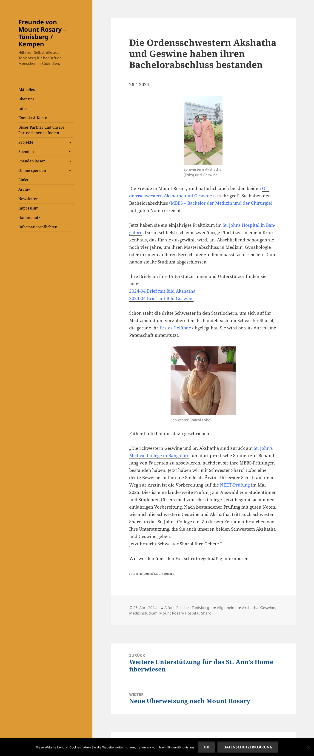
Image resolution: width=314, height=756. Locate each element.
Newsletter (28, 198)
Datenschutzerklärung (247, 747)
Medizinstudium (143, 613)
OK (206, 747)
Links (23, 179)
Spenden (26, 151)
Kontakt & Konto (32, 117)
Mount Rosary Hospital (179, 613)
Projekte (25, 142)
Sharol (206, 613)
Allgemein (225, 607)
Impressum (28, 208)
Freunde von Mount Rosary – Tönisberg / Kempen (42, 33)
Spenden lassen (32, 161)
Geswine (267, 607)
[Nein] (308, 747)
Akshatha (250, 607)
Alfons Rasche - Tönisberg (186, 607)
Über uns (26, 99)
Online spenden (32, 170)
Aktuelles (26, 89)
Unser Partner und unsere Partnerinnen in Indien (41, 130)
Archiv (24, 189)
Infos (22, 108)
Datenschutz (29, 217)
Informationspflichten (37, 226)
